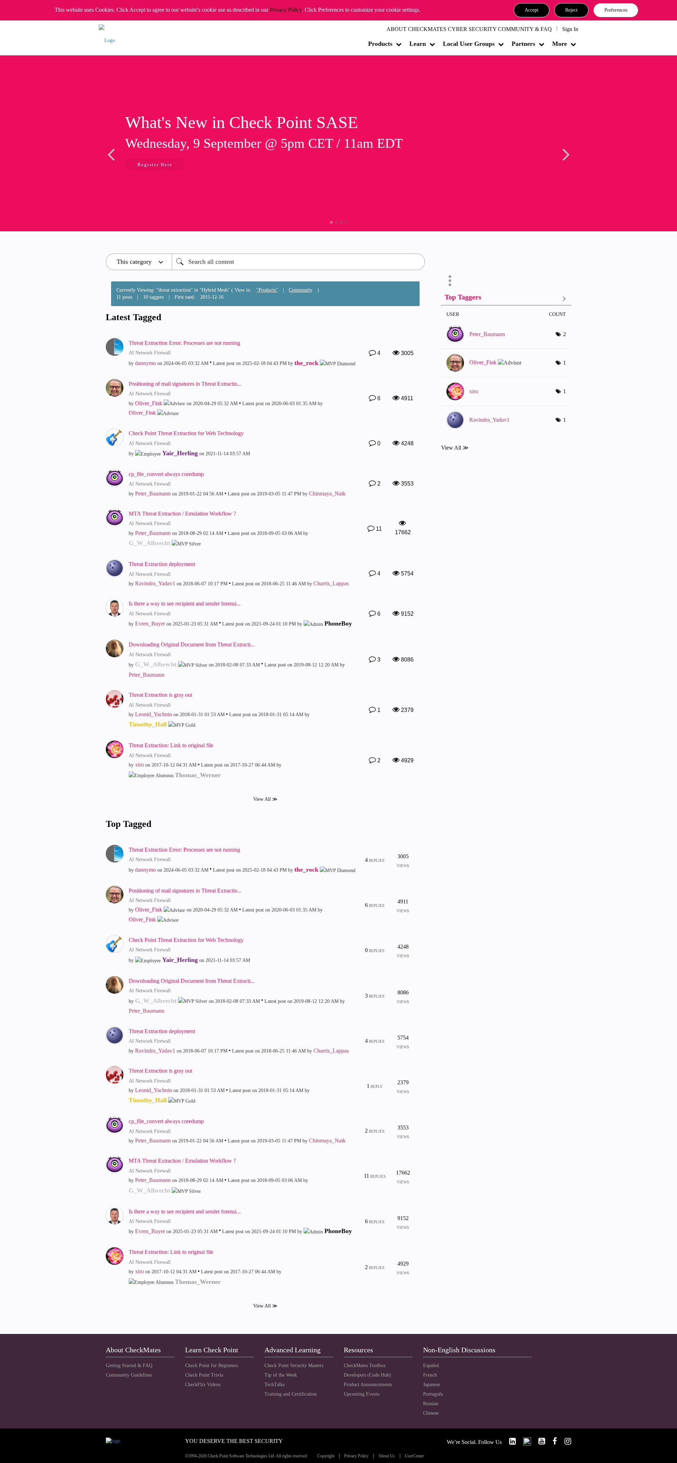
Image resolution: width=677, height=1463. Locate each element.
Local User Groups (469, 43)
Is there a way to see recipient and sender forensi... (184, 603)
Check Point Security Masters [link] (293, 1365)
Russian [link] (430, 1403)
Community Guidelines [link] (129, 1375)
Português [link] (433, 1394)
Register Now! (156, 165)
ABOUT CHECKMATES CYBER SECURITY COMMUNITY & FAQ (469, 29)
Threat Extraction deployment (162, 564)
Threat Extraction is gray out (160, 695)
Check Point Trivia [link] (204, 1375)
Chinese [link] (431, 1413)
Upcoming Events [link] (361, 1394)
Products (380, 43)
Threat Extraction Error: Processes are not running (184, 343)
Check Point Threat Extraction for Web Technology (186, 433)
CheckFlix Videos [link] (202, 1384)
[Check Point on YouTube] (538, 1441)
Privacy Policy (286, 10)
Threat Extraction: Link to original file (171, 745)
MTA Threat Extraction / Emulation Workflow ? (182, 514)
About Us (386, 1456)
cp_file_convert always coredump (166, 474)
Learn (417, 43)
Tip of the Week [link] (280, 1375)
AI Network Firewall (150, 352)
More (559, 43)
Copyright (325, 1456)
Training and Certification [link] (290, 1394)
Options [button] (450, 280)
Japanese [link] (431, 1384)
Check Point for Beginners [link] (211, 1365)
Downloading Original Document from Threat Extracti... (192, 644)
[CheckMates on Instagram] (565, 1441)
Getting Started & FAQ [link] (129, 1365)
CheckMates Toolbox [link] (365, 1365)
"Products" (267, 290)
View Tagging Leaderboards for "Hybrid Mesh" (506, 298)
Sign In (570, 29)
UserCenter (414, 1456)
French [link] (430, 1375)
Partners (523, 43)
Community (300, 290)
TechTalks (274, 1384)
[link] (509, 1441)
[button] (531, 10)
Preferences (615, 10)
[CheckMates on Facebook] (552, 1441)
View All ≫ (265, 798)
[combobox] (298, 262)
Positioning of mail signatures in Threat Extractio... (185, 384)
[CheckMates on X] (524, 1441)
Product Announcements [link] (368, 1384)
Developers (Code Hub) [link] (367, 1375)
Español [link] (431, 1365)
